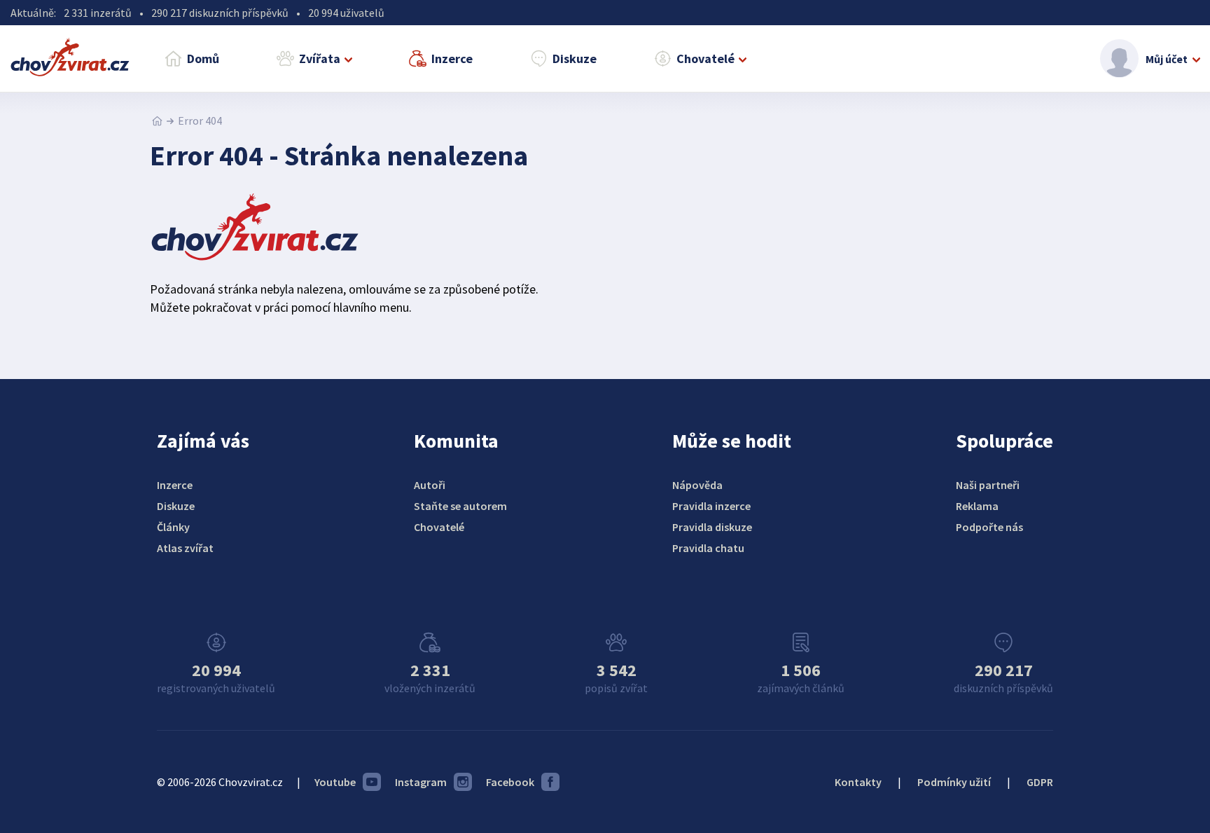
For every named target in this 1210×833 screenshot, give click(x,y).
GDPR (1040, 782)
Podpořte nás (989, 527)
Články (173, 527)
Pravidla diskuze (712, 527)
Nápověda (697, 485)
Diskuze (574, 58)
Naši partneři (988, 485)
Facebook (510, 782)
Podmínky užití (954, 782)
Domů (203, 58)
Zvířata (319, 58)
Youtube (335, 782)
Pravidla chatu (708, 548)
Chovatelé (705, 58)
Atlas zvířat (185, 548)
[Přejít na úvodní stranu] (157, 120)
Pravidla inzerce (711, 506)
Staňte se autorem (460, 506)
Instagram (421, 782)
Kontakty (858, 782)
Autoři (429, 485)
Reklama (977, 506)
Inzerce (452, 58)
